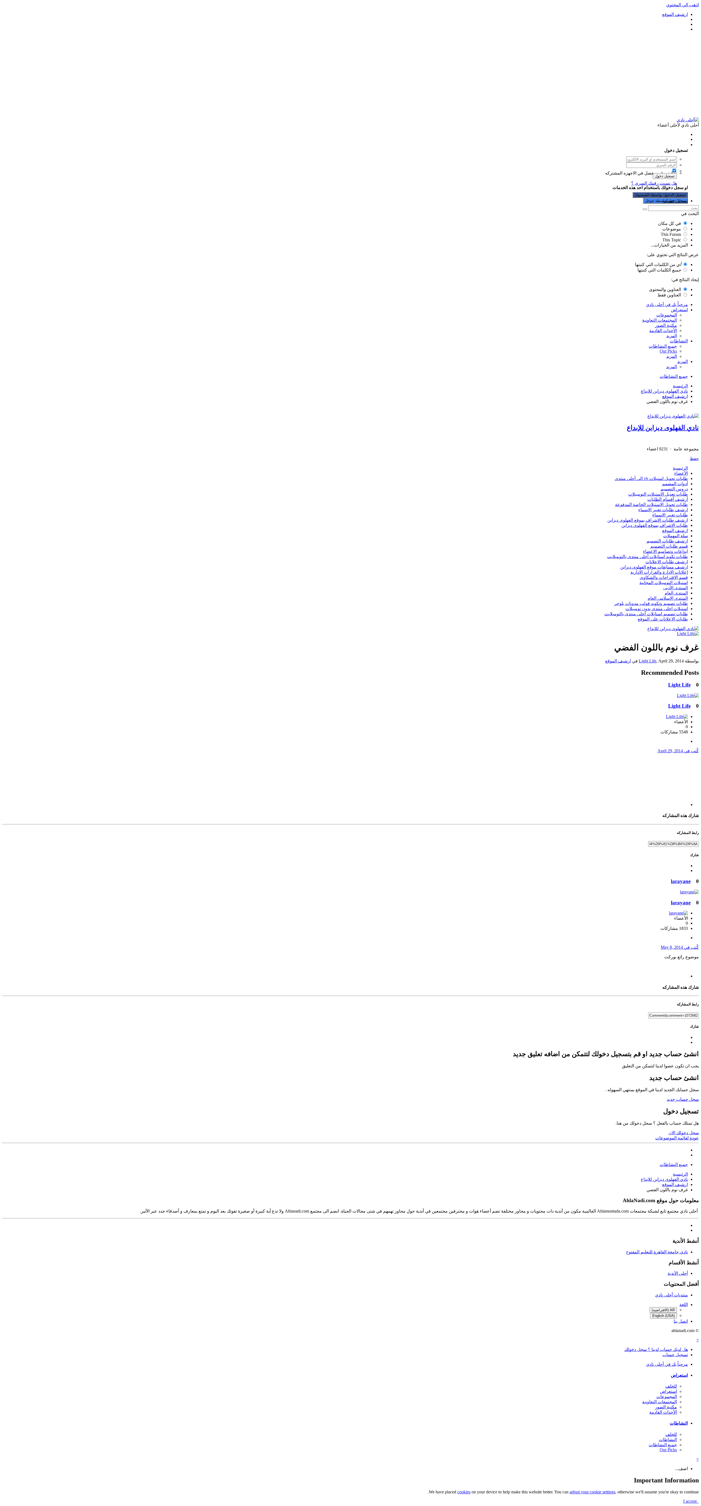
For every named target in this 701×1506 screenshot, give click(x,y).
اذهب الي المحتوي (682, 4)
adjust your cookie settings (592, 1492)
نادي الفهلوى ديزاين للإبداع (663, 427)
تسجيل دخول (665, 176)
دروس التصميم (674, 489)
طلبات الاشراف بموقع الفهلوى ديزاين (654, 525)
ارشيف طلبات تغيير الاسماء (663, 509)
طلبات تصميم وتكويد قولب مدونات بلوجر (651, 603)
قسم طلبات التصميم (669, 546)
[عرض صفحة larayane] (689, 892)
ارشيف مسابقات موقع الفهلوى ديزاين (654, 567)
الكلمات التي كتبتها (658, 264)
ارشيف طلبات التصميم (667, 541)
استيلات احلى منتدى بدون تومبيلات (656, 608)
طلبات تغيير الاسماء (670, 515)
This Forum (671, 234)
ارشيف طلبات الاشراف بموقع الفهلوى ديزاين (647, 520)
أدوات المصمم (675, 483)
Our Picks (668, 351)
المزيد (671, 335)
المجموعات (666, 315)
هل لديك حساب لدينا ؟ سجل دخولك (655, 144)
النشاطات (679, 341)
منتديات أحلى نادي (671, 1295)
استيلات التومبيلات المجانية (663, 582)
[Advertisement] (350, 74)
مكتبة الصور (666, 325)
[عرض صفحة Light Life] (688, 633)
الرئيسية (680, 468)
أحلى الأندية (678, 1273)
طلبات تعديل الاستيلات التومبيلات (658, 494)
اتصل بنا (681, 1321)
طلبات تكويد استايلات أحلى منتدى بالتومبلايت (647, 556)
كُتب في (678, 750)
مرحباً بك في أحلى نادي (667, 304)
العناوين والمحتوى (665, 289)
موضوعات (671, 229)
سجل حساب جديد (683, 1099)
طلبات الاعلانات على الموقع (663, 619)
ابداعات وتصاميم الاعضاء (665, 551)
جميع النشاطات (663, 346)
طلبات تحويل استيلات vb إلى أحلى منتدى (651, 478)
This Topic (671, 240)
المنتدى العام (676, 593)
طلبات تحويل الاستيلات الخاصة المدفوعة (651, 504)
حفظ (694, 458)
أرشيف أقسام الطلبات (667, 499)
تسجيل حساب (675, 200)
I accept (691, 1501)
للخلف (671, 1386)
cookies (463, 1492)
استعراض (679, 309)
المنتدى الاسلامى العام (668, 598)
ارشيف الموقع (675, 530)
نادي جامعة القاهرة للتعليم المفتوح (657, 1252)
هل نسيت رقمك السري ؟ (654, 183)
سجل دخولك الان (683, 1132)
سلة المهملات (675, 535)
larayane (681, 881)
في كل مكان (669, 223)
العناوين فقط (669, 295)
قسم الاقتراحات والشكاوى (664, 577)
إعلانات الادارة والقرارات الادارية (659, 572)
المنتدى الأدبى (675, 587)
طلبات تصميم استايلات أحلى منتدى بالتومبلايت (646, 613)
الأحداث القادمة (663, 330)
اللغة (683, 1304)
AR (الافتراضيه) (663, 1310)
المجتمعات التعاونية (659, 320)
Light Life (647, 661)
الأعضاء (681, 473)
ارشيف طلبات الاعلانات (666, 561)
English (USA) (663, 1316)
